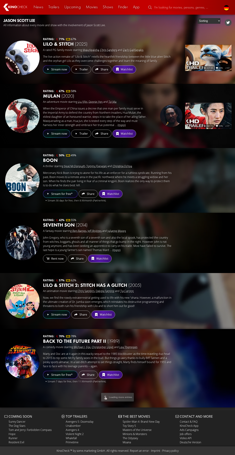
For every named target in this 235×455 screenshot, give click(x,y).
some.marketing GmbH (91, 451)
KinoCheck (63, 451)
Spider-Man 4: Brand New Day (141, 421)
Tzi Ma (112, 102)
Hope (12, 434)
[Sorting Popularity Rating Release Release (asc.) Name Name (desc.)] (208, 21)
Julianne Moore (117, 231)
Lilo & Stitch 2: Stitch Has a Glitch (92, 285)
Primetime (72, 442)
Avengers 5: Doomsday (79, 421)
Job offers (185, 434)
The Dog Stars (17, 425)
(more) (122, 125)
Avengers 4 (72, 430)
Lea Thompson (128, 347)
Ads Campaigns (189, 430)
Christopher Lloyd (102, 347)
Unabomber (73, 425)
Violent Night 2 (75, 434)
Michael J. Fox (82, 347)
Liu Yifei (82, 102)
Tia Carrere (127, 291)
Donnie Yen (96, 102)
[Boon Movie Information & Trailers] (22, 180)
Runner (13, 438)
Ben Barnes (79, 231)
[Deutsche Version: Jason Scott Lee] (226, 7)
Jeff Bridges (95, 231)
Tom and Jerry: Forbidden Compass (30, 430)
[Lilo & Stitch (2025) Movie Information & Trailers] (22, 58)
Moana (127, 442)
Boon (50, 160)
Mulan (58, 96)
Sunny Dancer (17, 421)
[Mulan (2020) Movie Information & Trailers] (22, 116)
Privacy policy (170, 451)
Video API (185, 438)
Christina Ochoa (122, 166)
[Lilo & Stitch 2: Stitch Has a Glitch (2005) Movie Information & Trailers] (22, 301)
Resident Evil (16, 442)
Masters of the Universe (137, 430)
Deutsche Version (190, 442)
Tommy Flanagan (96, 166)
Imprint (155, 451)
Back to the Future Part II (81, 341)
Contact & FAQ (188, 421)
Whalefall (71, 438)
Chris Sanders (108, 50)
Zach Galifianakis (133, 50)
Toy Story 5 (129, 425)
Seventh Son (65, 225)
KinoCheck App (189, 425)
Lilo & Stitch (65, 44)
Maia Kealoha (91, 50)
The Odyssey (130, 438)
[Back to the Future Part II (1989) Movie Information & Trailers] (22, 361)
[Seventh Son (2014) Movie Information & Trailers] (22, 243)
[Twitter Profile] (228, 22)
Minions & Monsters (135, 434)
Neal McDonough (74, 166)
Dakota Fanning (105, 291)
